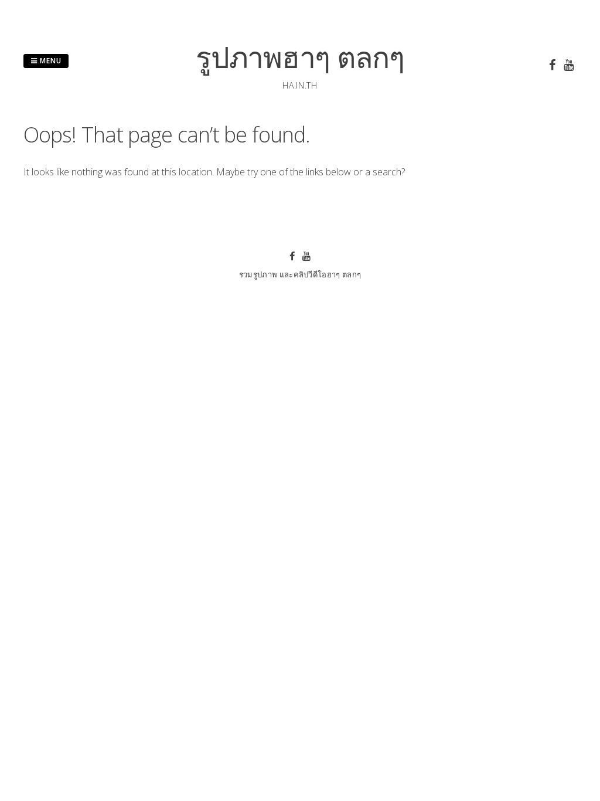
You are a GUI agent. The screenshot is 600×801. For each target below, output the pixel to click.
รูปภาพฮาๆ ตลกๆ (300, 57)
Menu (50, 61)
